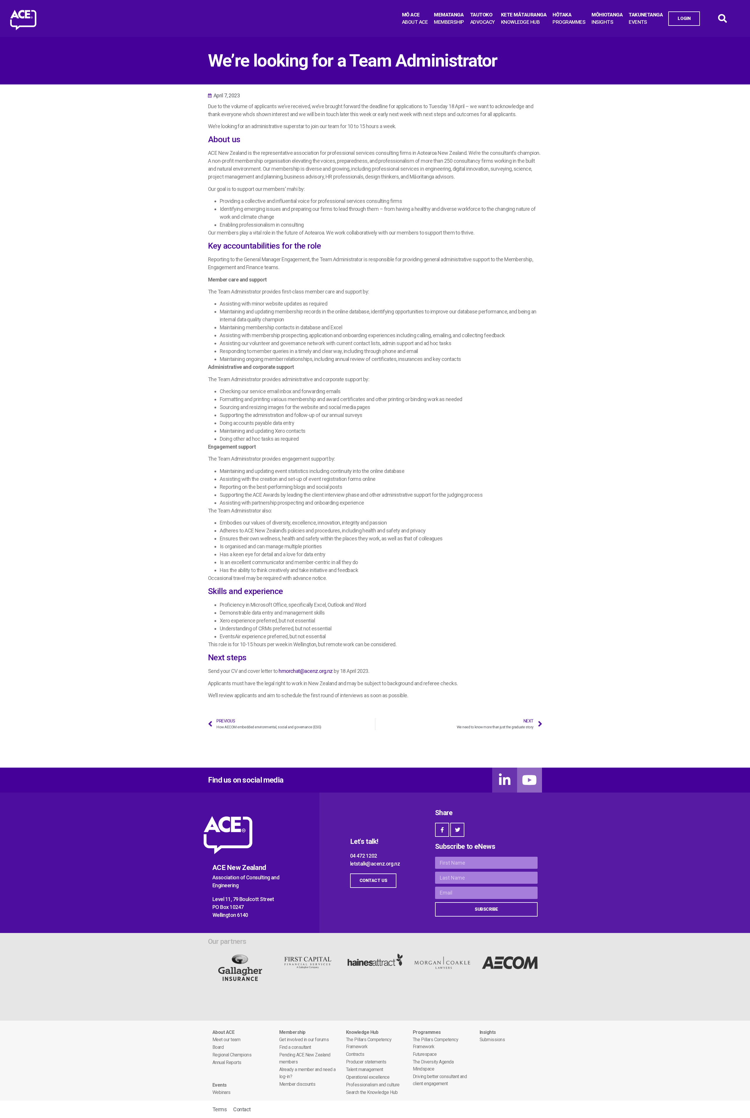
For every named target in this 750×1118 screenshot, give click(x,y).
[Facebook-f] (442, 830)
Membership (292, 1032)
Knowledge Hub (362, 1032)
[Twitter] (457, 830)
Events (219, 1085)
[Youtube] (529, 780)
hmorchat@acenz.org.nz (306, 671)
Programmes (427, 1032)
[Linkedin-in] (504, 780)
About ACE (223, 1032)
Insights (488, 1032)
